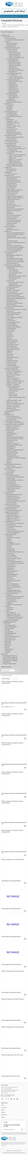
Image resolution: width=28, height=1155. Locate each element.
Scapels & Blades (12, 576)
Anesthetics (9, 103)
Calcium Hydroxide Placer (14, 312)
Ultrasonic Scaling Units (13, 532)
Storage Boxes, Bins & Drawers (15, 422)
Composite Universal (15, 65)
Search (17, 670)
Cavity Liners (13, 51)
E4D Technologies (10, 633)
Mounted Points (13, 89)
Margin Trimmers (12, 339)
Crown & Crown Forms (15, 76)
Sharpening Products (13, 357)
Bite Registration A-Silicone (14, 494)
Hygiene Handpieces (14, 161)
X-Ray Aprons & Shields (13, 619)
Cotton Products (14, 271)
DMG (7, 630)
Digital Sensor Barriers (13, 614)
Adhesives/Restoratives (18, 25)
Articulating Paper (12, 115)
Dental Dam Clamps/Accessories (15, 596)
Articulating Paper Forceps (14, 116)
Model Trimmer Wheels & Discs (15, 403)
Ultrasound (10, 225)
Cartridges (10, 105)
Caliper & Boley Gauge (13, 314)
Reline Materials (12, 44)
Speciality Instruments (13, 229)
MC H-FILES (10, 201)
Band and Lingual (12, 434)
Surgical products (10, 534)
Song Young (9, 649)
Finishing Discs (13, 84)
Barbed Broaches (12, 178)
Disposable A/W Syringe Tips (15, 266)
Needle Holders (12, 346)
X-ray (7, 611)
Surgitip (9, 603)
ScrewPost (10, 472)
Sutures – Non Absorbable (14, 587)
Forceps (10, 335)
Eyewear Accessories (13, 287)
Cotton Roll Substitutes (15, 272)
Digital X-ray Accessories (14, 146)
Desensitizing (11, 478)
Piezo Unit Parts (11, 529)
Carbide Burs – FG (12, 121)
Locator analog (11, 555)
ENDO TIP (10, 528)
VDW (8, 651)
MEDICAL (4, 654)
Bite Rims (10, 609)
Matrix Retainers (14, 97)
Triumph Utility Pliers (13, 456)
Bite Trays (10, 256)
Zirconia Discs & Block (11, 620)
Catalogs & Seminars (11, 140)
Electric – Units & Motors (16, 156)
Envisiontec (8, 635)
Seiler (7, 647)
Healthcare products (11, 226)
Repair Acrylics (11, 46)
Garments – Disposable (13, 290)
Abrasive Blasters (14, 387)
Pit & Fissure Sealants (13, 485)
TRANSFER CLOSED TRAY (14, 591)
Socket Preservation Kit (13, 580)
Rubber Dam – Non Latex (14, 520)
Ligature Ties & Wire (13, 443)
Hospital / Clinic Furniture (10, 658)
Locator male (11, 560)
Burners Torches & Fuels (13, 375)
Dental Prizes (11, 465)
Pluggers (10, 351)
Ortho (8, 642)
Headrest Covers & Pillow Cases (17, 276)
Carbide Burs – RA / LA (13, 122)
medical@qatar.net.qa (10, 1095)
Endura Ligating (11, 328)
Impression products (11, 252)
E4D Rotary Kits (12, 138)
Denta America (9, 628)
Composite (10, 319)
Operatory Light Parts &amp (14, 166)
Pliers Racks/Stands (12, 453)
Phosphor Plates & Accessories (17, 148)
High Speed (12, 158)
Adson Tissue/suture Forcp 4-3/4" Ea (17, 309)
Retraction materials (11, 504)
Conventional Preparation (14, 182)
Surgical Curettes (12, 362)
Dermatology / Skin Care (10, 655)
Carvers (10, 315)
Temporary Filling (12, 223)
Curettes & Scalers (12, 325)
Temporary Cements (14, 55)
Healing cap (10, 548)
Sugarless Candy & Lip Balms (14, 467)
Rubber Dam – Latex (12, 518)
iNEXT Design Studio (17, 1152)
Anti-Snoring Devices (13, 416)
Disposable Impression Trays (15, 258)
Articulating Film (12, 113)
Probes (9, 352)
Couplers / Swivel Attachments (17, 154)
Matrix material (12, 94)
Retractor (10, 572)
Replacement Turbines (15, 162)
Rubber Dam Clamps (12, 513)
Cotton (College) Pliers (13, 322)
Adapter (9, 595)
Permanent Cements (14, 54)
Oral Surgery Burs (12, 129)
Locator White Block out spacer (15, 563)
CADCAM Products (10, 135)
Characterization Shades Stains (15, 137)
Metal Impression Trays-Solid (15, 260)
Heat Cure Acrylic (12, 43)
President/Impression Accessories (16, 501)
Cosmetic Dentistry (13, 59)
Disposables (11, 268)
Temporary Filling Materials (16, 57)
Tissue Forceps (11, 363)
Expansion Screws (12, 440)
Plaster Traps (13, 394)
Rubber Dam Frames (12, 515)
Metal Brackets (9, 411)
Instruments (9, 308)
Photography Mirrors (15, 151)
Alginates (10, 253)
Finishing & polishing (13, 79)
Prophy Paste (11, 489)
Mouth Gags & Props (13, 344)
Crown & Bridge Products (14, 73)
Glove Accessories (12, 292)
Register (8, 706)
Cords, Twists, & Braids (13, 505)
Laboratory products (11, 368)
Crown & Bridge (11, 323)
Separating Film (11, 408)
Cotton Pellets (13, 269)
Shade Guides (13, 71)
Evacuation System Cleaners (16, 282)
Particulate (10, 568)
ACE (7, 623)
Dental (3, 1110)
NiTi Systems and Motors (14, 205)
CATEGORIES (9, 25)
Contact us (3, 1107)
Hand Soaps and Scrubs (13, 295)
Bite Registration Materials (14, 255)
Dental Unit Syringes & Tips (14, 418)
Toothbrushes (11, 491)
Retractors (10, 354)
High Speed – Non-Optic (15, 159)
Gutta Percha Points (13, 191)
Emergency (8, 172)
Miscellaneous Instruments (14, 445)
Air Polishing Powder (13, 475)
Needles (9, 107)
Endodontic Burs (12, 183)
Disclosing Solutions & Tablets (15, 480)
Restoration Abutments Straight (15, 247)
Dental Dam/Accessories (14, 598)
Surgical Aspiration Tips (15, 285)
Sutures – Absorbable (13, 585)
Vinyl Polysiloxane (12, 263)
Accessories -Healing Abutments (15, 233)
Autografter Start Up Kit (13, 537)
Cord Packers (11, 320)
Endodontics (9, 175)
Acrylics (7, 41)
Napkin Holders (11, 566)
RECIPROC (10, 213)
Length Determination (13, 199)
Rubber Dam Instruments (14, 516)
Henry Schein (8, 638)
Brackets (10, 435)
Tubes (9, 461)
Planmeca (8, 644)
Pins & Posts (9, 469)
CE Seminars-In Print (13, 142)
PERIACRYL (10, 569)
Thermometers (11, 170)
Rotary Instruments (10, 509)
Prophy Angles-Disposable (14, 486)
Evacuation (10, 280)
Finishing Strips (13, 86)
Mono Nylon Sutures (13, 583)
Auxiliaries (10, 432)
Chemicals (10, 228)
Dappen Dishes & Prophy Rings (15, 477)
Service (3, 1117)
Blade (9, 539)
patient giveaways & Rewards (13, 464)
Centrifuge (10, 542)
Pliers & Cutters (12, 451)
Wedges (11, 99)
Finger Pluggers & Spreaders (15, 189)
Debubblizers (11, 376)
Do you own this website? (8, 1129)
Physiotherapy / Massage (10, 660)
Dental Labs (4, 1114)
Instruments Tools (12, 241)
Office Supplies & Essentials (12, 421)
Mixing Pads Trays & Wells (16, 70)
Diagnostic (8, 167)
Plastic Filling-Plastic (13, 349)
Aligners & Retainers (13, 429)
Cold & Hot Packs (12, 173)
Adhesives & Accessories (14, 426)
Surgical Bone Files (12, 360)
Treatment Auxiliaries (11, 593)
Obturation (11, 207)
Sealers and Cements (13, 217)
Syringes (10, 108)
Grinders (11, 392)
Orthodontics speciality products (14, 424)
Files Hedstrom (12, 186)
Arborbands (12, 83)
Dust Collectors (13, 390)
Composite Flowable (14, 63)
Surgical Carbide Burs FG (14, 132)
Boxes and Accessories (13, 180)
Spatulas (10, 359)
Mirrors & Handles (12, 341)
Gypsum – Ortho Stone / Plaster (15, 381)
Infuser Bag (10, 553)
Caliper (9, 540)
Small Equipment (11, 218)
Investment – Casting (13, 384)
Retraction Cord (11, 502)
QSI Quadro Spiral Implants (14, 245)
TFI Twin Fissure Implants (14, 250)
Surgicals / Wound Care (9, 663)
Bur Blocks (10, 119)
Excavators (11, 330)
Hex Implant (11, 550)
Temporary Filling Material (14, 102)
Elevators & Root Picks (13, 327)
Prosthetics (9, 493)
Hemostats (10, 336)
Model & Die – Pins (12, 402)
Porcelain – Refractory (13, 406)
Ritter (7, 646)
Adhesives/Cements (12, 427)
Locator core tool (12, 556)
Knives (9, 338)
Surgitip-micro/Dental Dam (14, 604)
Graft (9, 547)
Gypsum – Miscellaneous (13, 379)
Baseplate (10, 607)
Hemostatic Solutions (13, 507)
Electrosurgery (11, 599)
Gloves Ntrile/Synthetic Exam (15, 293)
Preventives (9, 473)
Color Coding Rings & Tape (14, 317)
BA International (10, 625)
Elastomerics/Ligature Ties (15, 438)
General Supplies (12, 150)
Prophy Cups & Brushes (13, 488)
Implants (8, 231)
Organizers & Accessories (14, 210)
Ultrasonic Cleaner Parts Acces (15, 531)
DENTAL (4, 25)
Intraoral (10, 441)
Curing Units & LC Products (16, 389)
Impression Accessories (13, 497)
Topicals (9, 110)
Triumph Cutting (11, 365)
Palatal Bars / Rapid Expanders (15, 449)
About (2, 1105)
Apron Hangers (11, 612)
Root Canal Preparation (14, 215)
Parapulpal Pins (11, 100)
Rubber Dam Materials (11, 512)
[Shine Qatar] (14, 4)
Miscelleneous (9, 414)
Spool (9, 582)
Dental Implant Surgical (13, 544)
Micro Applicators (14, 68)
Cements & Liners (12, 49)
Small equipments (10, 521)
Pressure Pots (13, 395)
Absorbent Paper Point (13, 177)
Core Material (13, 75)
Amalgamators (11, 524)
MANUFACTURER (7, 622)
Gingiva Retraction (12, 496)
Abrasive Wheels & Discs (15, 81)
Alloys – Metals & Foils (13, 370)
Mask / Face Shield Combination (15, 296)
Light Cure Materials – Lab (14, 400)
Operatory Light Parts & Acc (14, 164)
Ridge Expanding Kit (12, 574)
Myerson (8, 641)
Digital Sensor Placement (14, 615)
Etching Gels (12, 67)
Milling (7, 413)
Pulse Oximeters (12, 169)
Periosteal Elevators (13, 347)
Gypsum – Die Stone (12, 378)
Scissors (10, 355)
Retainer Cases (11, 454)
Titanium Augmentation (13, 590)
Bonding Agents (13, 60)
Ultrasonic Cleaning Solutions (15, 306)
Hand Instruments (12, 193)
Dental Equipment (10, 143)
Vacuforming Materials (13, 410)
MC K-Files (10, 202)
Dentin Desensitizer (14, 52)
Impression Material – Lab (14, 383)
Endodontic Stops (12, 185)
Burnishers (10, 311)
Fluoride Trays (11, 481)
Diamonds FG (11, 124)
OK (22, 1129)
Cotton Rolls (13, 274)
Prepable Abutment (12, 571)
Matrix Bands (13, 95)
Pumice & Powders (14, 91)
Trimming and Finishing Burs (14, 134)
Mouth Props (11, 564)
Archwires (10, 430)
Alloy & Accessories (10, 38)
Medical (3, 1112)
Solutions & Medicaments (14, 220)
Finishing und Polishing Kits (14, 510)
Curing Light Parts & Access (14, 526)
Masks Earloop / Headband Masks (16, 298)
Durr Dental (9, 631)
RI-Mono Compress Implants (14, 248)
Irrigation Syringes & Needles (15, 196)
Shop (5, 23)
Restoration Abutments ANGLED (16, 40)
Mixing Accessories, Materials (15, 261)
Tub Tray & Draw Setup (13, 367)
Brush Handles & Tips (15, 62)
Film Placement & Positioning (15, 617)
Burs (7, 118)
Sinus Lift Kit (11, 579)
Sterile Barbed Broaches (13, 221)
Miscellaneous (13, 87)
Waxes (9, 462)
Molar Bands (11, 448)
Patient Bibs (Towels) (15, 277)
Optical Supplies (11, 419)
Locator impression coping (14, 558)
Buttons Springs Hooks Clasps (15, 437)
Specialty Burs (11, 130)
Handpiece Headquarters (12, 636)
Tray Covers (12, 279)
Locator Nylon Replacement (14, 561)
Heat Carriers (11, 194)
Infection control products (12, 264)
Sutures (9, 588)
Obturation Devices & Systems (15, 209)
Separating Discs (14, 92)
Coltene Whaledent (11, 627)
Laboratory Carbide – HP (14, 126)
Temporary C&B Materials (16, 78)
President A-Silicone (12, 499)
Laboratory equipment (13, 386)
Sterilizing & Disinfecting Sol (15, 303)
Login (3, 706)
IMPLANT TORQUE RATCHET (15, 552)
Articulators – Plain (12, 373)
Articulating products (11, 111)
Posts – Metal (11, 470)
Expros (9, 333)
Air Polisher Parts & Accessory (15, 523)
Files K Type (11, 188)
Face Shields (10, 288)
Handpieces (10, 153)
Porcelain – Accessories (13, 405)
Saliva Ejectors (13, 284)
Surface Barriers (11, 304)
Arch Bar (10, 536)
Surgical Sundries (12, 601)
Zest (7, 652)
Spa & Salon (6, 662)
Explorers (10, 331)
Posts (9, 212)
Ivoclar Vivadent (10, 639)
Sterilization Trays (12, 301)
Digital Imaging (11, 145)
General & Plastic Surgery (10, 657)
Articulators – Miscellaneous (15, 371)
